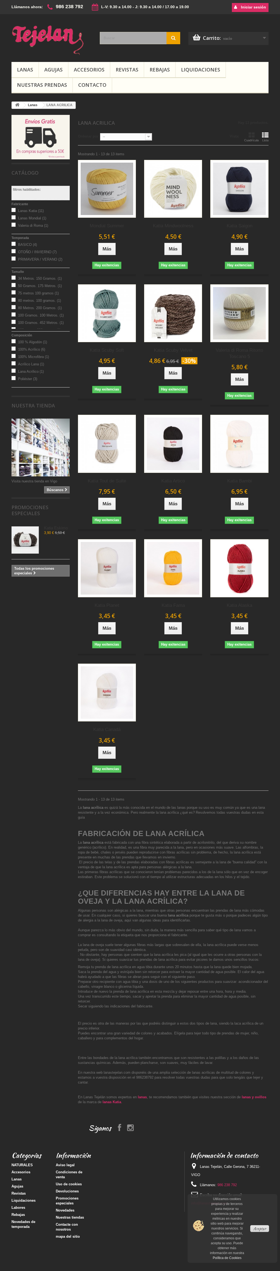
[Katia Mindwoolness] (173, 189)
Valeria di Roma (33, 225)
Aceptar (259, 1228)
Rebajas (160, 69)
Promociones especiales (29, 510)
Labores (18, 1208)
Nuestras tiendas (70, 1217)
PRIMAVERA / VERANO (40, 259)
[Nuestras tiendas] (40, 448)
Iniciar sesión (253, 7)
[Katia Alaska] (239, 568)
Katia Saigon (239, 225)
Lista (265, 140)
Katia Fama (173, 605)
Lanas (25, 69)
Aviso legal (65, 1165)
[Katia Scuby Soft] (107, 313)
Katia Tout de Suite (107, 481)
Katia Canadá (107, 729)
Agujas (53, 69)
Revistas (127, 69)
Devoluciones (67, 1191)
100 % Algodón (32, 342)
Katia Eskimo (56, 528)
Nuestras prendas (42, 85)
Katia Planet (107, 605)
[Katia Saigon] (239, 189)
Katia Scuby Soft (107, 350)
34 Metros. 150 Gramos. (40, 278)
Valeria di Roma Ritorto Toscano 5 (239, 353)
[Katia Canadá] (107, 692)
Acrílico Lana (31, 364)
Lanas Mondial (32, 218)
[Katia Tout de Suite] (107, 443)
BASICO (27, 245)
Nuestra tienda (33, 405)
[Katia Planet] (107, 568)
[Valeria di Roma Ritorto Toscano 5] (239, 313)
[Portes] (40, 137)
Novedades (65, 1210)
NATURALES (22, 1165)
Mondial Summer (107, 225)
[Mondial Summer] (107, 189)
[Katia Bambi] (239, 443)
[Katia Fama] (173, 568)
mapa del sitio (68, 1236)
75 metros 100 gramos (38, 293)
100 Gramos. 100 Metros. (41, 315)
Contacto (92, 85)
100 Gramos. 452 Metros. (41, 323)
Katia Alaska (239, 605)
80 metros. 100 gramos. (39, 301)
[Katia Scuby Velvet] (173, 313)
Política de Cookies (227, 1258)
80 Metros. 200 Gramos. (40, 308)
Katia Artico (173, 481)
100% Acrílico (31, 349)
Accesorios (89, 69)
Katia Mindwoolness (173, 225)
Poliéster (27, 379)
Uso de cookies (69, 1184)
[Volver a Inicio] (17, 105)
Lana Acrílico (31, 371)
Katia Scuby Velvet (173, 350)
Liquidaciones (200, 69)
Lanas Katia (31, 211)
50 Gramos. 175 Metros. (40, 286)
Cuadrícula (251, 140)
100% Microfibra (33, 357)
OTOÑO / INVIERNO (37, 252)
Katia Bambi (239, 481)
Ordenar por (88, 136)
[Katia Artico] (173, 443)
